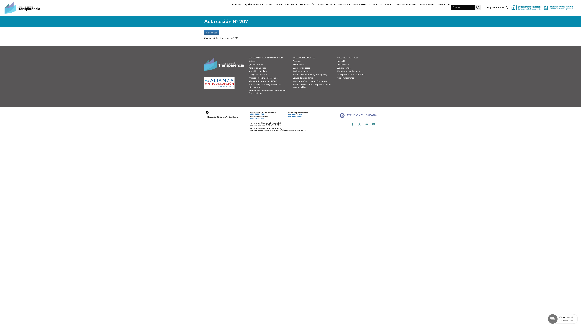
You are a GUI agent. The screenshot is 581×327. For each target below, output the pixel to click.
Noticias (252, 61)
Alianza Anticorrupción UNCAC (263, 81)
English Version (495, 7)
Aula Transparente (345, 78)
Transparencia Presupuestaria (350, 74)
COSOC (269, 4)
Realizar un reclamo (302, 71)
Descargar (211, 32)
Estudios (343, 4)
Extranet (297, 61)
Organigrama (426, 4)
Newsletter (443, 4)
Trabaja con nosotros (258, 74)
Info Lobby (341, 61)
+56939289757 (257, 114)
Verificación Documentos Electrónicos (310, 81)
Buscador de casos (301, 68)
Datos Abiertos (361, 4)
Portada (237, 4)
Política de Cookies (257, 68)
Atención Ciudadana (405, 4)
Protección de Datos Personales (263, 78)
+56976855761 (295, 116)
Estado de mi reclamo (303, 78)
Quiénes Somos (253, 4)
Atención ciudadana (258, 71)
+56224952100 (257, 118)
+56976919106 (295, 114)
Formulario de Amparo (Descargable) (310, 74)
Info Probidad (343, 64)
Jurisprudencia (344, 68)
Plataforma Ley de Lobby (348, 71)
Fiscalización (307, 4)
